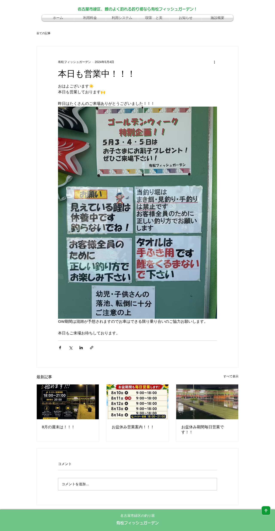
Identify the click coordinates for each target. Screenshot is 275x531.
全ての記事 (43, 33)
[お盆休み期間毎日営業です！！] (207, 401)
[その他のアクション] (214, 61)
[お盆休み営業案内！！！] (138, 401)
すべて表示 (230, 376)
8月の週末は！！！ (58, 427)
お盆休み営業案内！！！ (133, 427)
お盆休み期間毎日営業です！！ (202, 429)
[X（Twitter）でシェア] (71, 348)
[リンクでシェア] (92, 348)
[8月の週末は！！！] (68, 401)
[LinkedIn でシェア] (81, 348)
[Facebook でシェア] (60, 348)
